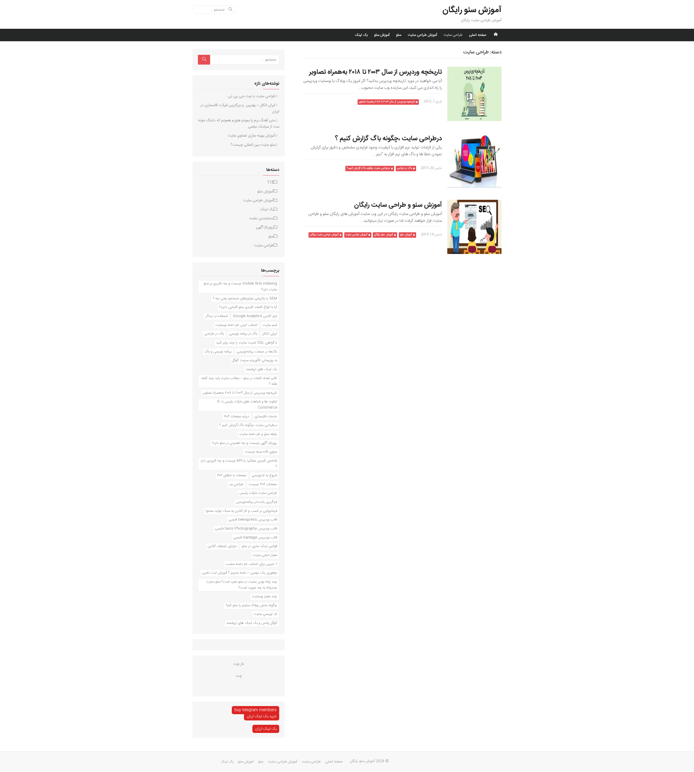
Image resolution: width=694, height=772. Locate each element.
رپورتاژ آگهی (265, 227)
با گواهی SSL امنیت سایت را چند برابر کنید (246, 343)
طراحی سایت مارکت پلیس (258, 493)
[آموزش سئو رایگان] (496, 35)
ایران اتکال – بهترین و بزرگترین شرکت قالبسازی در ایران (239, 108)
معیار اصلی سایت (265, 555)
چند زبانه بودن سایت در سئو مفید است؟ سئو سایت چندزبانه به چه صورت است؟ (241, 585)
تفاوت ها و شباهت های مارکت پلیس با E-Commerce (247, 405)
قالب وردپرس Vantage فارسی (255, 538)
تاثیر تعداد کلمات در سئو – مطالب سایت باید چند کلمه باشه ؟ (239, 381)
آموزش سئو (382, 35)
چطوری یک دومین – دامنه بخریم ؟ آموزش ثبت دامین (239, 573)
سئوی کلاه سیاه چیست (261, 452)
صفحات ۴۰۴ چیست (263, 484)
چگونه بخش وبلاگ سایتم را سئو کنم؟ (251, 605)
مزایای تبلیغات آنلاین (222, 546)
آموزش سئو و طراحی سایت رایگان (398, 205)
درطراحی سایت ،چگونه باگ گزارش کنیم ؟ (388, 138)
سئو (398, 35)
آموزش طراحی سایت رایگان (324, 235)
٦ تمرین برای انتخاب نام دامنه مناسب (251, 564)
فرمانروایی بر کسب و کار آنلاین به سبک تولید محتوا (241, 511)
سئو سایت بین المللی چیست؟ (253, 145)
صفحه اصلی (477, 35)
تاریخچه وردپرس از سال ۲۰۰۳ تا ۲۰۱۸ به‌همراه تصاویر (375, 72)
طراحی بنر (236, 484)
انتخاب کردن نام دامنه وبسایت (236, 325)
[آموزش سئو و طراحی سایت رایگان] (474, 227)
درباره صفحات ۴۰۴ (236, 417)
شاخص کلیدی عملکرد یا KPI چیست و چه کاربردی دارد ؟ (238, 464)
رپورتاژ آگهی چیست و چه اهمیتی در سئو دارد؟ (244, 443)
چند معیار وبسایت (264, 596)
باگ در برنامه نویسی (243, 334)
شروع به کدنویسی (264, 475)
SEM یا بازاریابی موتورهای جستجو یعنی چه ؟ (245, 298)
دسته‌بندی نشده (261, 218)
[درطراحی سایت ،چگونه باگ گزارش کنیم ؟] (474, 160)
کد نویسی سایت (265, 614)
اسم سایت (270, 325)
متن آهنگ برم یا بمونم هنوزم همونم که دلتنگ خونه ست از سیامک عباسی (238, 123)
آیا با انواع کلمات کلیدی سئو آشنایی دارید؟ (248, 307)
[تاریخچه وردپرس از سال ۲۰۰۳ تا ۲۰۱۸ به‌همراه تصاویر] (474, 94)
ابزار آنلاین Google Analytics (255, 316)
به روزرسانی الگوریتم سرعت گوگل (254, 360)
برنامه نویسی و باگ (218, 352)
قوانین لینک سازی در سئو (259, 546)
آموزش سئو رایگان (472, 10)
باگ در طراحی (404, 168)
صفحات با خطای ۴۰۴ (231, 475)
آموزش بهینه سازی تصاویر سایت (251, 135)
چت (239, 676)
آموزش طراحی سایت (422, 35)
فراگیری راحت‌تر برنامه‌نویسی (256, 502)
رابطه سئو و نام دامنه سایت (258, 434)
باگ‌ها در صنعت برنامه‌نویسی (257, 352)
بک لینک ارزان (266, 729)
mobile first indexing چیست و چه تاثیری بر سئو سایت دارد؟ (240, 287)
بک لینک (361, 35)
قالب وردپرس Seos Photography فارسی (246, 529)
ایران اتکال (269, 334)
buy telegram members (255, 710)
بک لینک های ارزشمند (261, 369)
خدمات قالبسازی (265, 417)
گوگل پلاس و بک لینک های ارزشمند (251, 623)
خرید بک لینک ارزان (262, 716)
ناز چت (238, 664)
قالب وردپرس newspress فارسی (253, 520)
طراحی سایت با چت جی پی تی (251, 96)
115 (270, 182)
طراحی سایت (453, 35)
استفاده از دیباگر (216, 316)
